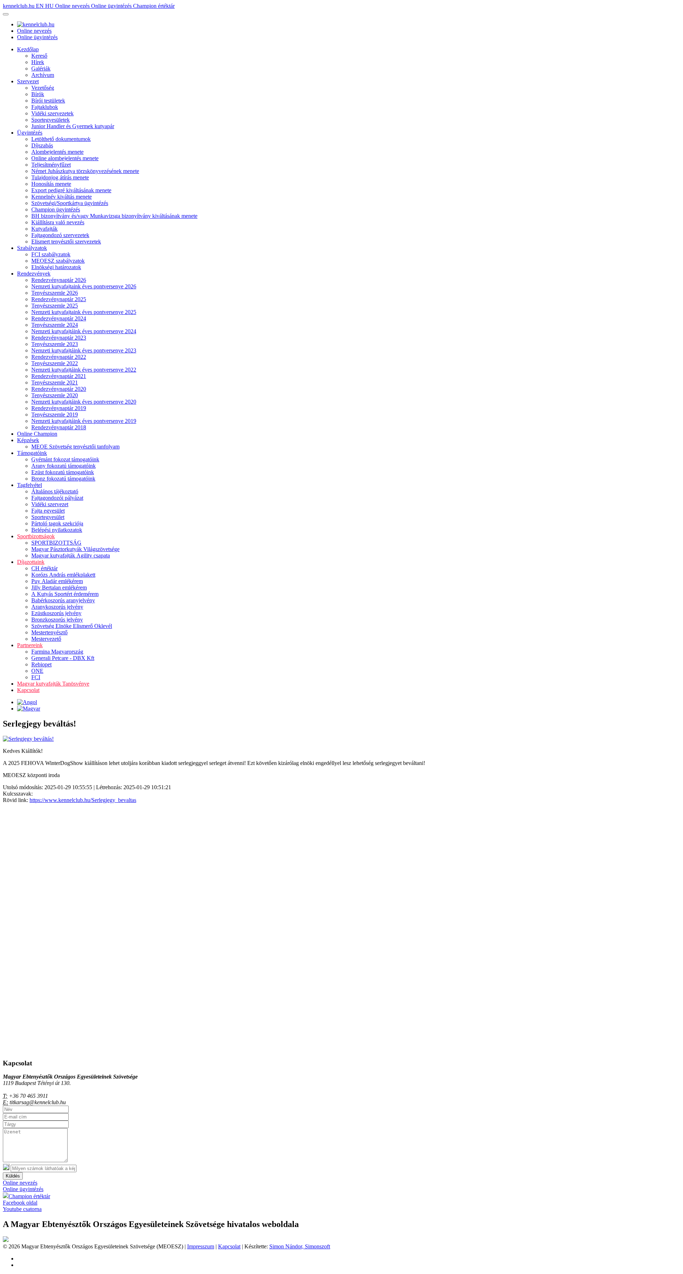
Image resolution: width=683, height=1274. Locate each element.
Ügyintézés (29, 133)
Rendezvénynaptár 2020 (58, 389)
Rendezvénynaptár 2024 (58, 318)
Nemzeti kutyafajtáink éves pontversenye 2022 (83, 370)
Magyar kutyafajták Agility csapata (70, 555)
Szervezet (28, 81)
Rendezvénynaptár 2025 (58, 299)
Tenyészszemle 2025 (54, 306)
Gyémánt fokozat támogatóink (65, 459)
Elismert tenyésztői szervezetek (66, 241)
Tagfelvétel (29, 485)
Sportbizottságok (36, 536)
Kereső (39, 56)
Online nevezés (73, 6)
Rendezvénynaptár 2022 (58, 357)
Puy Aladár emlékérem (57, 581)
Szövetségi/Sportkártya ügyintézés (69, 203)
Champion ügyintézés (55, 209)
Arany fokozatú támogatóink (63, 466)
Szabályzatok (32, 248)
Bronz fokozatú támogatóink (63, 479)
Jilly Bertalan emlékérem (59, 587)
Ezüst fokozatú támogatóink (62, 472)
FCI (35, 677)
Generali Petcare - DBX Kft (62, 658)
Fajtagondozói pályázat (57, 498)
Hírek (37, 62)
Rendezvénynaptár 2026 (58, 280)
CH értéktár (44, 568)
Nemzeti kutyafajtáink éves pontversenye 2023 (83, 350)
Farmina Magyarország (57, 652)
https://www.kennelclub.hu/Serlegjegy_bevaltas (83, 800)
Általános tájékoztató (54, 491)
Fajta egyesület (48, 511)
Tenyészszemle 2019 (54, 414)
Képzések (28, 440)
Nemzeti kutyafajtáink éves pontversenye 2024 (83, 331)
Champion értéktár (154, 6)
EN (40, 6)
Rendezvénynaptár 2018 (58, 427)
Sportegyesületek (50, 120)
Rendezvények (34, 274)
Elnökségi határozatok (56, 267)
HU (50, 6)
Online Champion (37, 434)
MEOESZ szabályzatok (58, 261)
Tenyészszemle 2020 (54, 395)
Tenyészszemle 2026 (54, 293)
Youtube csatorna (22, 1209)
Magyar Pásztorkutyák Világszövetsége (75, 549)
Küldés (13, 1176)
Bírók (37, 94)
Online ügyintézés (112, 6)
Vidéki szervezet (49, 504)
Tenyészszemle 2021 (54, 382)
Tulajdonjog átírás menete (60, 177)
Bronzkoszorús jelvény (57, 620)
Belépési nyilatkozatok (56, 530)
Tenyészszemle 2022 (54, 363)
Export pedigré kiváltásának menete (71, 190)
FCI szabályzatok (50, 254)
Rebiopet (41, 664)
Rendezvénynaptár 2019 (58, 408)
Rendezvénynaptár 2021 (58, 376)
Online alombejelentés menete (65, 158)
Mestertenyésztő (49, 632)
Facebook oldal (20, 1203)
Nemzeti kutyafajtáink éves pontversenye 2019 (83, 421)
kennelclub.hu (19, 6)
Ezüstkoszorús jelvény (56, 613)
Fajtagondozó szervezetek (60, 235)
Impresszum (200, 1246)
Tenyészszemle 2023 (54, 344)
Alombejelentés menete (57, 152)
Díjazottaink (30, 562)
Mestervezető (46, 639)
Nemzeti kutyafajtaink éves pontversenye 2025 (83, 312)
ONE (37, 671)
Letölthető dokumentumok (61, 139)
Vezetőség (42, 88)
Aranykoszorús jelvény (57, 607)
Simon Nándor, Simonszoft (299, 1246)
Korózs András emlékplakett (63, 575)
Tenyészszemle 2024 (54, 325)
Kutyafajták (44, 229)
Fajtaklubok (44, 107)
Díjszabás (42, 145)
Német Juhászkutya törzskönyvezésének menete (85, 171)
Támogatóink (32, 453)
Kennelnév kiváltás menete (61, 197)
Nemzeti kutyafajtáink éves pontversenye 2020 (83, 402)
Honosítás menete (51, 184)
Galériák (41, 68)
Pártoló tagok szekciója (57, 523)
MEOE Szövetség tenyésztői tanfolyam (75, 447)
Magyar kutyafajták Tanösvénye (53, 684)
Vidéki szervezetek (52, 113)
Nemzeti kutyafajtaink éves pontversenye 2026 (83, 286)
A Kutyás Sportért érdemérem (65, 594)
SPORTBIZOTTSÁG (56, 543)
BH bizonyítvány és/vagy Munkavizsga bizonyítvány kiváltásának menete (114, 216)
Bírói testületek (48, 101)
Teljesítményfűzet (51, 165)
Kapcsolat (28, 690)
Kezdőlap (28, 49)
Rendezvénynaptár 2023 (58, 338)
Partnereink (30, 645)
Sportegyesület (47, 517)
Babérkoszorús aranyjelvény (63, 600)
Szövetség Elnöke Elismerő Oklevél (71, 626)
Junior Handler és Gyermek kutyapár (72, 126)
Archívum (42, 75)
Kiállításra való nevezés (57, 222)
